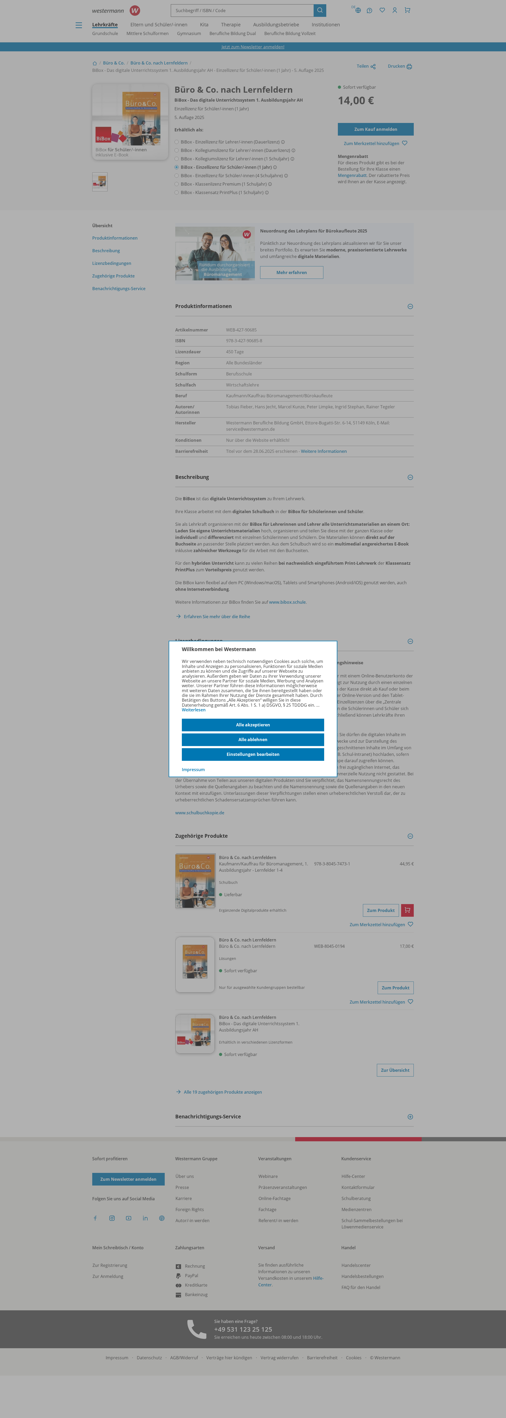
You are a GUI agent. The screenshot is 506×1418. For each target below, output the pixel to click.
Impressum (193, 769)
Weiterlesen (194, 710)
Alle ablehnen (253, 739)
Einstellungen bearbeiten (253, 754)
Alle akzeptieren (253, 725)
